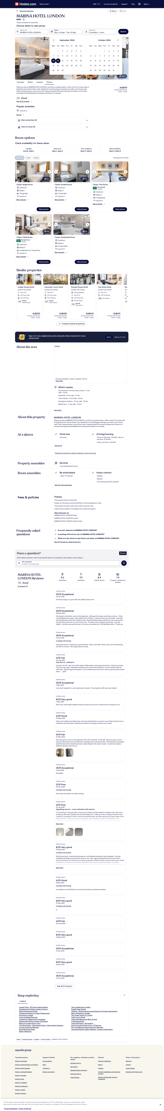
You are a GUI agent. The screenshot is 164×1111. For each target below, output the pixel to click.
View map (59, 381)
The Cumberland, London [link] (80, 1007)
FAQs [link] (44, 1065)
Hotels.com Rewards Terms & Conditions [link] (107, 1078)
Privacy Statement (11, 1109)
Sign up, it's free (120, 337)
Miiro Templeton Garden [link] (80, 1013)
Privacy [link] (100, 1065)
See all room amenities (63, 485)
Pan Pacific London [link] (26, 1015)
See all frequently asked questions (67, 542)
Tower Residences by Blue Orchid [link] (84, 1019)
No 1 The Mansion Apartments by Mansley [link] (87, 1027)
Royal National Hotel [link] (27, 1029)
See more (57, 410)
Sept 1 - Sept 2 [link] (57, 151)
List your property (111, 4)
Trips (133, 4)
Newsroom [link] (74, 1067)
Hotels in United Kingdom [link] (23, 1072)
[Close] (160, 1104)
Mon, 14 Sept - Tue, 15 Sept (65, 32)
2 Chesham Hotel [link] (77, 1021)
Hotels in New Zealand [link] (22, 1068)
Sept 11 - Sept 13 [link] (115, 151)
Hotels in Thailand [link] (21, 1082)
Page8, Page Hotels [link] (78, 1009)
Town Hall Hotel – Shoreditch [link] (82, 1023)
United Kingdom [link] (27, 1039)
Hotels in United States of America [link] (26, 1065)
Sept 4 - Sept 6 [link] (86, 151)
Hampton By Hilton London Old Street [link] (33, 1021)
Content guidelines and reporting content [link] (109, 1072)
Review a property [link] (49, 1072)
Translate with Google (63, 641)
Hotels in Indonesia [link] (21, 1086)
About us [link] (129, 1061)
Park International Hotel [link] (28, 1011)
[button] (58, 51)
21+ (123, 76)
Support (124, 4)
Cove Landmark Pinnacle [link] (28, 1017)
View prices (43, 209)
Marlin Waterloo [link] (25, 1031)
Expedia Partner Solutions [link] (78, 1070)
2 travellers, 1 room (96, 32)
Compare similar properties (73, 324)
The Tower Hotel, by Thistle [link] (81, 1015)
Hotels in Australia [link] (21, 1061)
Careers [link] (128, 1065)
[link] (123, 11)
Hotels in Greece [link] (20, 1093)
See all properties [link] (26, 11)
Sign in (146, 4)
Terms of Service (24, 1109)
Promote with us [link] (75, 1074)
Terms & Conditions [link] (104, 1061)
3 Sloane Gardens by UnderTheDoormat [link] (34, 1013)
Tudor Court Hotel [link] (78, 1017)
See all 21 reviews (22, 101)
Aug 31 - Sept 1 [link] (28, 151)
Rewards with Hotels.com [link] (134, 1072)
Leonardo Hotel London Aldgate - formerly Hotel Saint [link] (92, 1029)
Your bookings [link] (47, 1061)
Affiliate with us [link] (75, 1063)
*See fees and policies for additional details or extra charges (74, 453)
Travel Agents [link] (74, 1077)
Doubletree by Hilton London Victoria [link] (33, 1009)
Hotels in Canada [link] (20, 1075)
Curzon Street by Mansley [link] (29, 1027)
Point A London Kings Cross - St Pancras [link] (86, 1025)
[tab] (23, 1001)
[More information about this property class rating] (23, 19)
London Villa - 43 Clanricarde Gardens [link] (33, 1007)
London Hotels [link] (45, 1039)
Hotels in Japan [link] (20, 1090)
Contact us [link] (46, 1068)
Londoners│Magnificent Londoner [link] (32, 1019)
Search (123, 31)
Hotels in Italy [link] (19, 1079)
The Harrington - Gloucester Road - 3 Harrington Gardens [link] (41, 1025)
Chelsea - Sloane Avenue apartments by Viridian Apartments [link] (94, 1011)
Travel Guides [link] (130, 1068)
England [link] (36, 1039)
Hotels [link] (18, 1039)
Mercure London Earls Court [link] (29, 1023)
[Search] (124, 563)
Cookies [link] (100, 1068)
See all (18, 115)
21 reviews (21, 586)
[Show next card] (127, 297)
